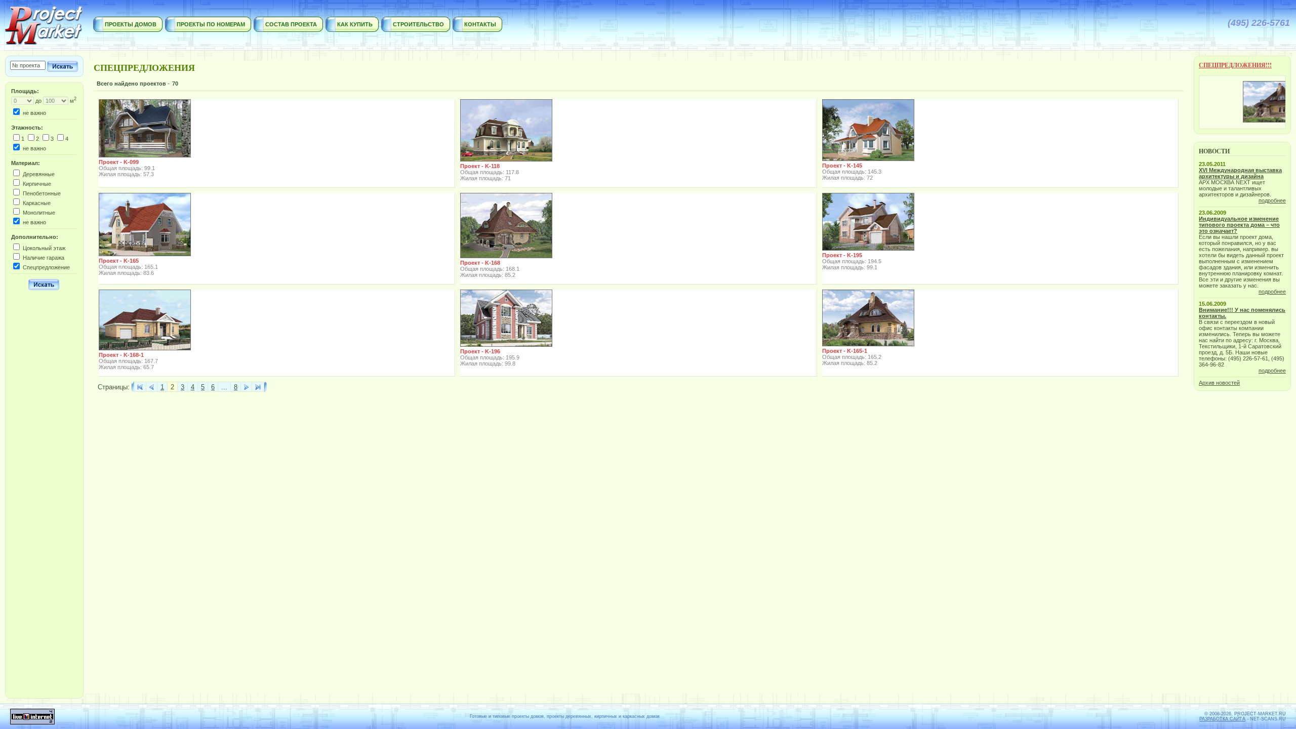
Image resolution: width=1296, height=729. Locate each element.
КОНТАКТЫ (480, 24)
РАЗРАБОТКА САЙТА (1222, 718)
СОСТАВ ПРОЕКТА (291, 24)
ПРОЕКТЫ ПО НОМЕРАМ (211, 24)
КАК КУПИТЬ (355, 24)
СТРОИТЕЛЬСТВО (418, 24)
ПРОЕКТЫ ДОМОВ (130, 24)
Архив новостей (1219, 383)
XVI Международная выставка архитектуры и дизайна (1240, 173)
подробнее (1272, 200)
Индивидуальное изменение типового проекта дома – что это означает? (1239, 225)
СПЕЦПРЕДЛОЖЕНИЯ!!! (1235, 65)
